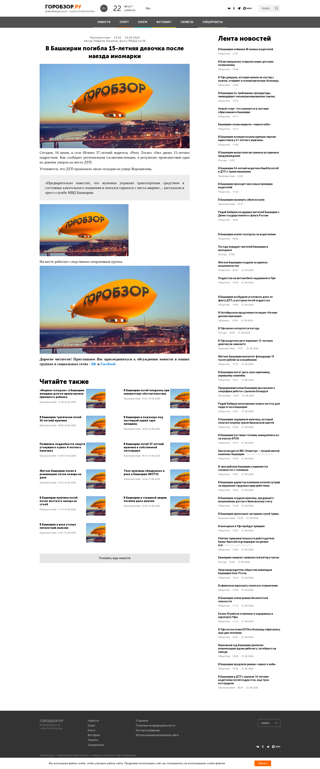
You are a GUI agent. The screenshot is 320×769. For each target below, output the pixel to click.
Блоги (91, 730)
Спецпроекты (96, 744)
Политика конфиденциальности (155, 725)
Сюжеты (93, 739)
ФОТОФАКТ (163, 22)
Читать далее (73, 398)
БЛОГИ (142, 22)
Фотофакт (94, 735)
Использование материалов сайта (157, 735)
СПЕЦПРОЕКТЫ (213, 22)
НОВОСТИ (104, 22)
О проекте (142, 720)
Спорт (91, 725)
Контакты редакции (148, 730)
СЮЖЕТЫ (187, 22)
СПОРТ (124, 22)
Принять (262, 763)
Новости (93, 720)
